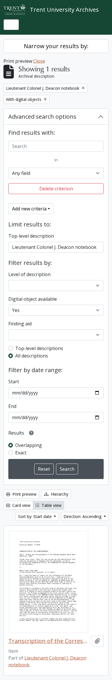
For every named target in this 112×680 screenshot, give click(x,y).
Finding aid (20, 324)
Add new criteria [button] (29, 209)
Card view (20, 505)
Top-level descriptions (39, 348)
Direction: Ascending (83, 516)
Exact (20, 453)
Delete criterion (56, 188)
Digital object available (32, 299)
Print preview (23, 494)
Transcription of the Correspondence (48, 641)
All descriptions (31, 356)
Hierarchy (59, 494)
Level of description (29, 274)
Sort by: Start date (35, 516)
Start (13, 381)
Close (39, 61)
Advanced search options (42, 116)
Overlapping (28, 445)
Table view (50, 505)
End (12, 406)
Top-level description (31, 236)
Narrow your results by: (56, 46)
